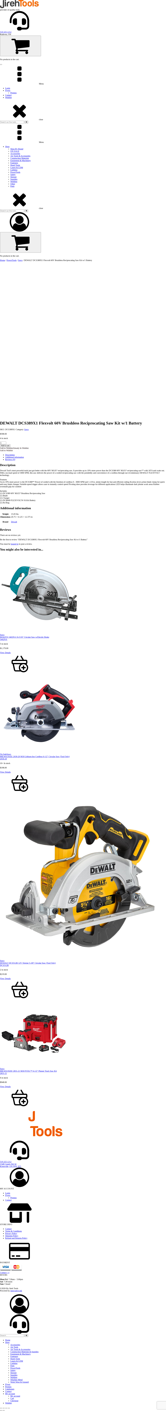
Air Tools (14, 1347)
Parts (12, 186)
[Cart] (20, 46)
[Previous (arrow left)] (1, 1410)
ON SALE (14, 151)
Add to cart (5, 446)
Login (7, 88)
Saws (20, 260)
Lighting (13, 170)
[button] (14, 448)
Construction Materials (19, 158)
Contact (8, 95)
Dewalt (14, 522)
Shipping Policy (11, 1236)
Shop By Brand (16, 149)
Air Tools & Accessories (20, 156)
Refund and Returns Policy (16, 1238)
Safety (13, 174)
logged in (14, 544)
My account (10, 1394)
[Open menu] (1, 64)
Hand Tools (15, 165)
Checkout (14, 1401)
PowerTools (15, 172)
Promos (13, 93)
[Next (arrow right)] (4, 1410)
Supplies (13, 179)
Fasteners (14, 163)
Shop (7, 146)
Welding (13, 181)
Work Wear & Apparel (19, 1382)
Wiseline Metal (16, 1380)
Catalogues (9, 1389)
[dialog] (83, 1349)
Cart (12, 1398)
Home (2, 260)
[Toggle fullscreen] (4, 1408)
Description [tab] (10, 455)
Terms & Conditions (13, 1231)
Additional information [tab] (14, 457)
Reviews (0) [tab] (10, 459)
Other (12, 184)
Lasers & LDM (16, 167)
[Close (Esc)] (9, 1408)
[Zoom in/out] (1, 1408)
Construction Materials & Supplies (24, 1352)
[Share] (6, 1408)
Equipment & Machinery (20, 160)
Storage (13, 177)
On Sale (3, 754)
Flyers (7, 90)
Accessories (15, 153)
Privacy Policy (11, 1233)
